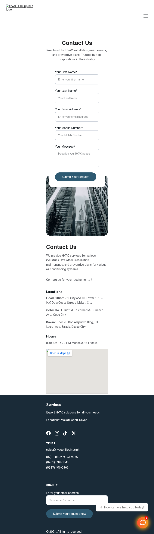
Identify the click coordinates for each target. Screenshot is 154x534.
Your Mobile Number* (69, 128)
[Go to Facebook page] (48, 433)
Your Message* (65, 146)
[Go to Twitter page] (73, 433)
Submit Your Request (76, 177)
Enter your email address (62, 493)
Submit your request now (69, 514)
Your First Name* (66, 72)
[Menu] (145, 15)
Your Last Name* (66, 91)
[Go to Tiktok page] (65, 433)
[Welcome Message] (142, 522)
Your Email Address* (68, 109)
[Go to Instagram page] (57, 433)
